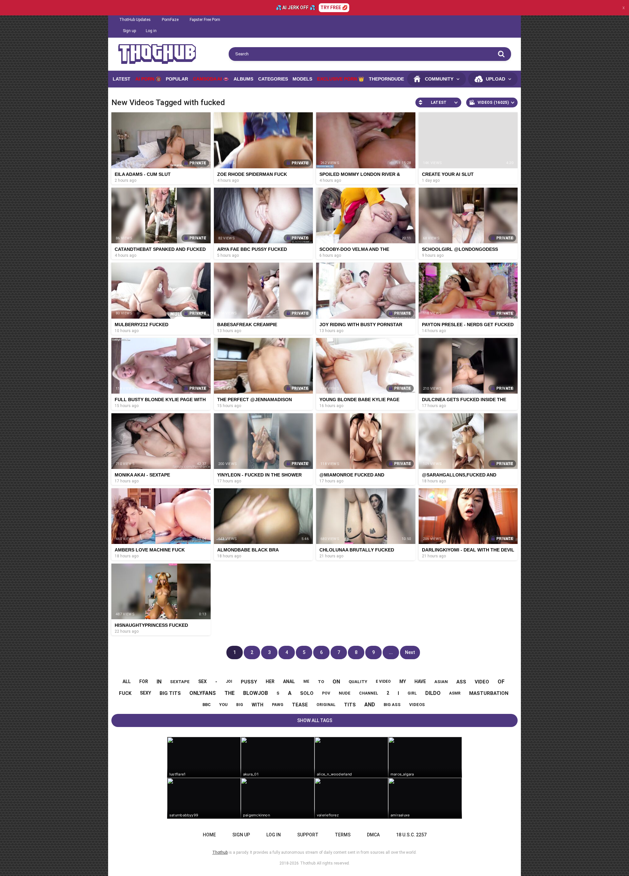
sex (202, 681)
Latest (121, 79)
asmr (455, 693)
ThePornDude (386, 79)
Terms (343, 834)
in (159, 682)
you (223, 704)
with (257, 704)
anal (289, 681)
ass (461, 682)
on (336, 682)
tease (300, 705)
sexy (145, 693)
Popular (177, 79)
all (127, 681)
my (402, 681)
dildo (433, 693)
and (369, 704)
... (391, 652)
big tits (170, 693)
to (321, 681)
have (420, 681)
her (270, 681)
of (501, 682)
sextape (180, 681)
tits (350, 705)
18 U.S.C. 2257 (411, 834)
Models (302, 79)
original (325, 704)
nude (345, 693)
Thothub (307, 863)
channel (368, 693)
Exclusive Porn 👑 (340, 79)
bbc (206, 704)
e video (383, 681)
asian (441, 681)
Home (209, 834)
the (229, 693)
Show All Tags (314, 720)
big (239, 704)
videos (417, 704)
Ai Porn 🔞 (148, 79)
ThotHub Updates (135, 19)
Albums (243, 79)
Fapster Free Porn (205, 19)
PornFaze (170, 19)
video (482, 682)
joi (229, 681)
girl (412, 693)
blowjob (255, 693)
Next (410, 652)
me (306, 681)
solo (307, 693)
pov (326, 693)
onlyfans (202, 693)
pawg (277, 704)
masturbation (488, 693)
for (143, 681)
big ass (392, 704)
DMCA (373, 834)
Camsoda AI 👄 (211, 79)
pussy (249, 682)
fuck (125, 693)
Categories (273, 79)
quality (358, 681)
